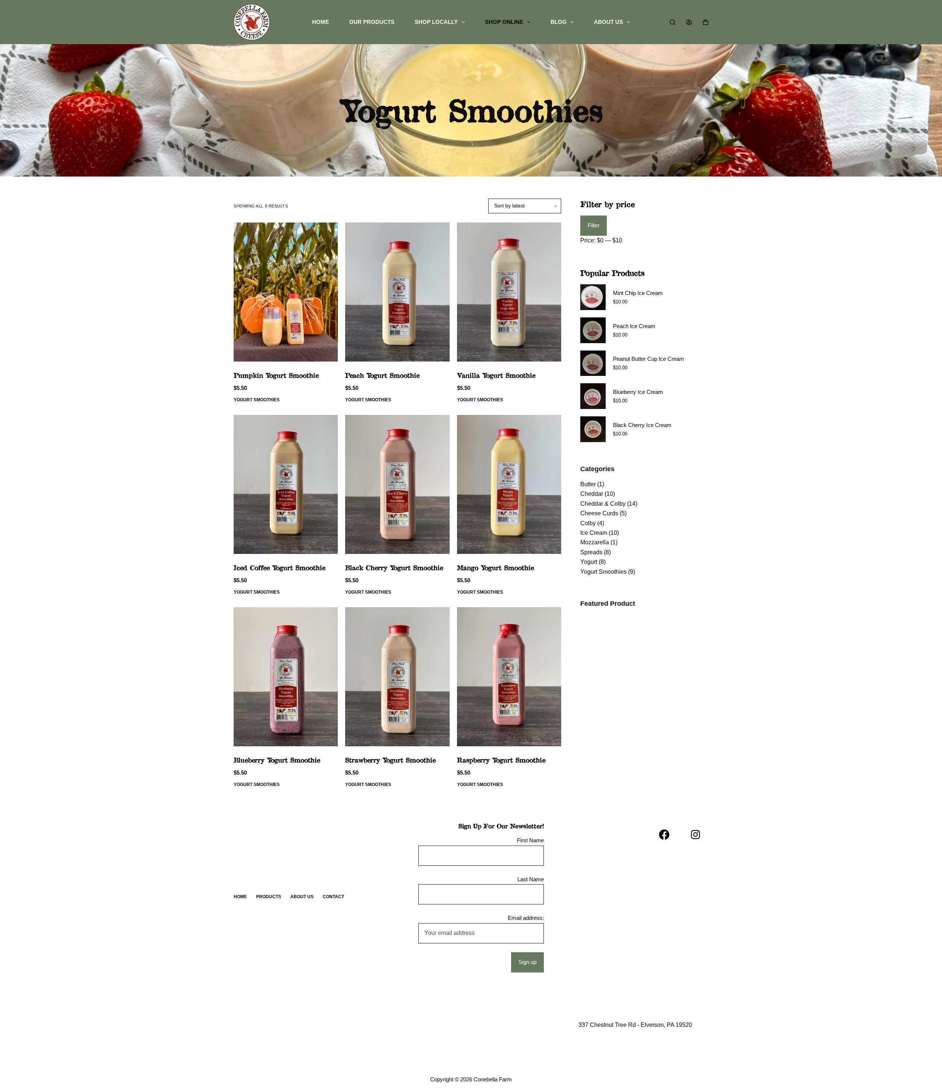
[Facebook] (664, 834)
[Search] (672, 22)
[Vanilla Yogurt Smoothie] (509, 292)
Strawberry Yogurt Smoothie (390, 760)
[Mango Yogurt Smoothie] (509, 484)
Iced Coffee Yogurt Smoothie (279, 567)
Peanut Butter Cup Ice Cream (648, 359)
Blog (558, 22)
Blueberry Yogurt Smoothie (277, 760)
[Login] (689, 22)
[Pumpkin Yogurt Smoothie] (286, 292)
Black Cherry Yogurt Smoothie (394, 567)
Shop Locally (436, 22)
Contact (333, 896)
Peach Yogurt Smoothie (382, 375)
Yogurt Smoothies (257, 399)
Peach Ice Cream (634, 326)
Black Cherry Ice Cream (642, 425)
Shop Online (504, 22)
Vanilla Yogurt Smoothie (496, 375)
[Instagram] (695, 834)
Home (320, 22)
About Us (608, 22)
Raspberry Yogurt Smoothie (501, 760)
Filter (593, 225)
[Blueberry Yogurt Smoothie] (286, 676)
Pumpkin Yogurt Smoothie (276, 375)
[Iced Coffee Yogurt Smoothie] (286, 484)
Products (268, 896)
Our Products (371, 22)
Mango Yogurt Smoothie (495, 567)
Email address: (526, 918)
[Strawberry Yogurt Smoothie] (397, 676)
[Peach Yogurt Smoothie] (397, 292)
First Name (530, 840)
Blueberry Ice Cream (638, 392)
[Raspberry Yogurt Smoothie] (509, 676)
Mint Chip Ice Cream (638, 293)
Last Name (530, 879)
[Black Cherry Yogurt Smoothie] (397, 484)
